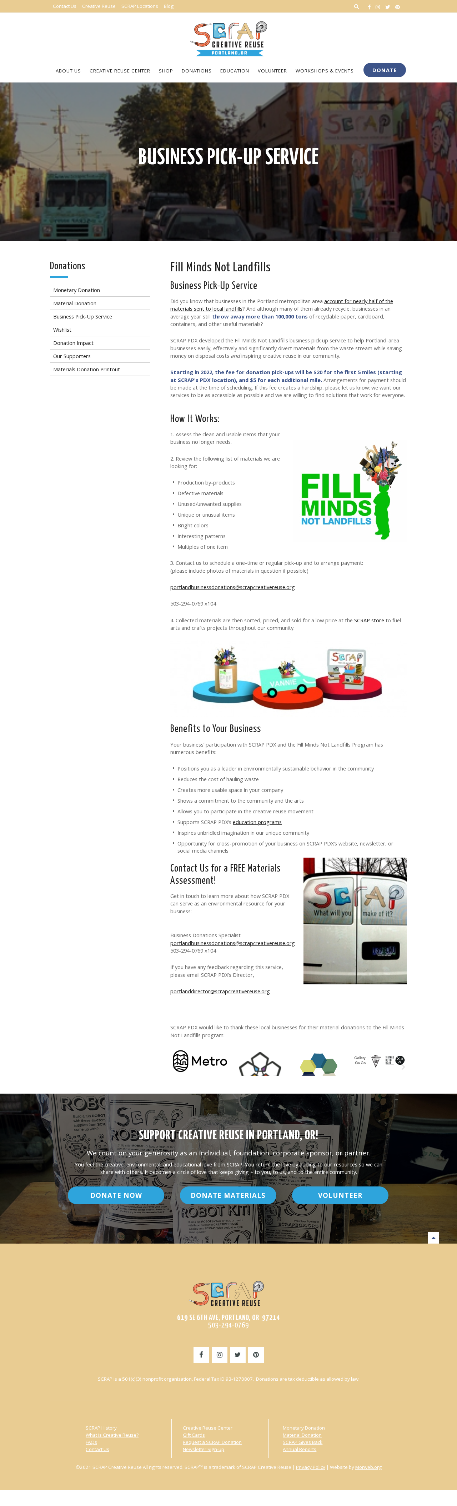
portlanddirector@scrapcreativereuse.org (220, 991)
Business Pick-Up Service (228, 158)
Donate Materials (228, 1236)
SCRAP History (101, 1469)
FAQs (91, 1483)
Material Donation (302, 1476)
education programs (257, 821)
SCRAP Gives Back (302, 1483)
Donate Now (116, 1236)
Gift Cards (194, 1476)
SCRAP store (369, 620)
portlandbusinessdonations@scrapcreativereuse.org (232, 587)
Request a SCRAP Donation (212, 1483)
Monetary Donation (304, 1469)
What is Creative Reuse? (112, 1476)
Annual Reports (299, 1490)
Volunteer (340, 1236)
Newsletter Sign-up (203, 1490)
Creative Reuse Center (207, 1469)
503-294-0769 (228, 1366)
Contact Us (97, 1490)
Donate (384, 70)
